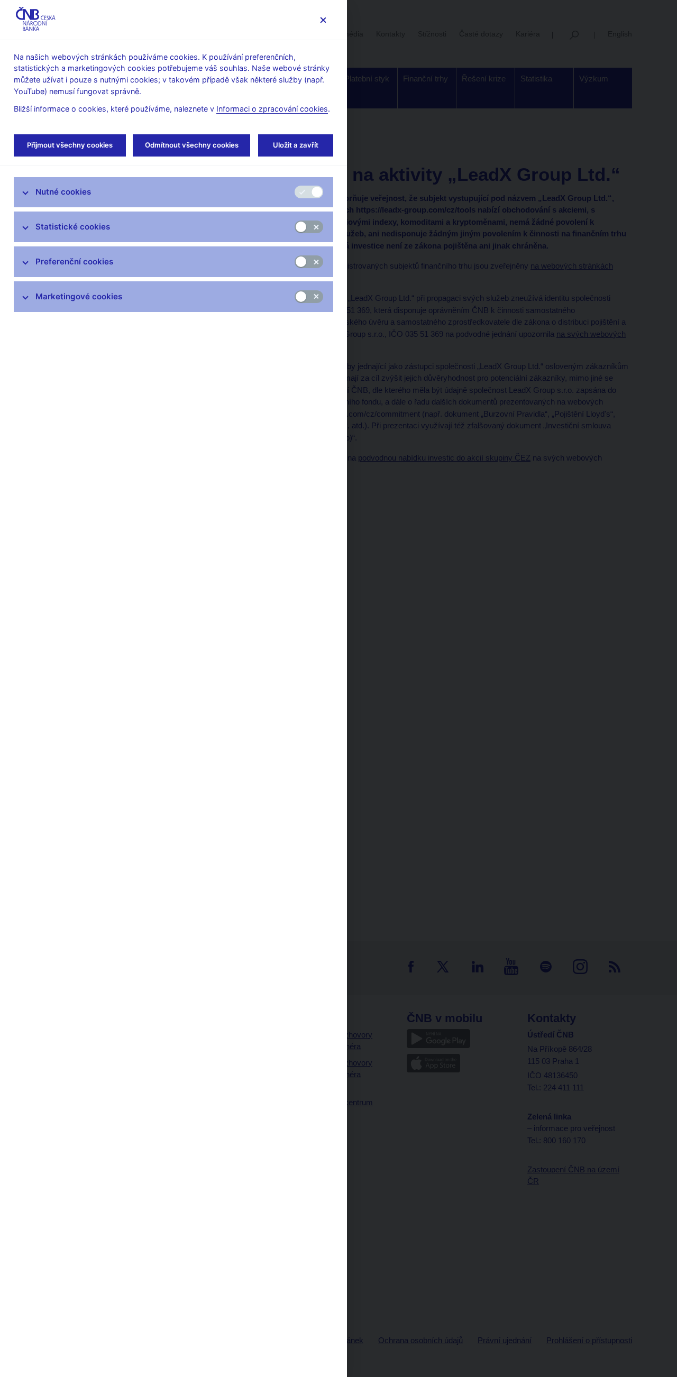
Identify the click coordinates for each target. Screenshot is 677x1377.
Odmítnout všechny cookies (192, 145)
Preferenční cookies (74, 261)
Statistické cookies (72, 227)
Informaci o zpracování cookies (272, 108)
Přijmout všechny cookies (69, 145)
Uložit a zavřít (296, 145)
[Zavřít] (323, 20)
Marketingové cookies (78, 296)
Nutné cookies (63, 192)
